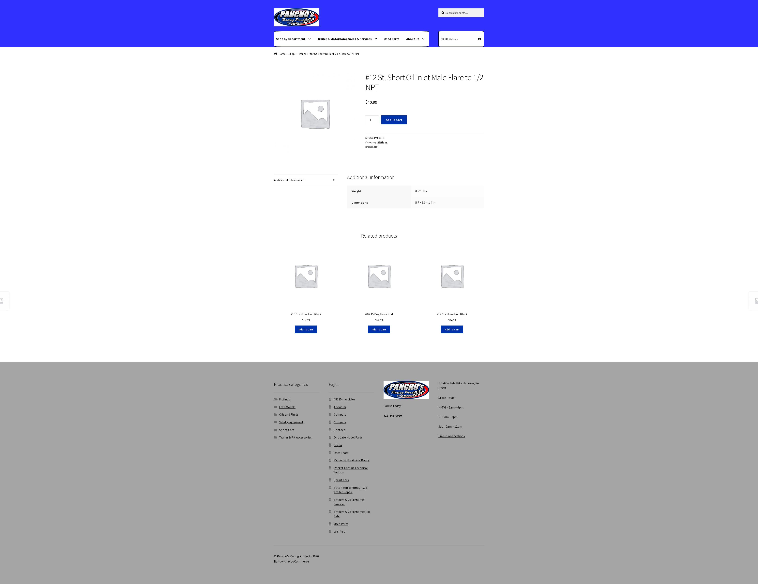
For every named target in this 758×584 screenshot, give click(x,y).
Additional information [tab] (289, 180)
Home (282, 54)
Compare (340, 414)
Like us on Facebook (451, 436)
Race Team (341, 453)
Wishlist (339, 531)
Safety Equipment (291, 422)
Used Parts (391, 39)
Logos (338, 445)
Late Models (287, 407)
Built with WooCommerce (291, 561)
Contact (339, 430)
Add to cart (394, 120)
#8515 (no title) (344, 399)
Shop (292, 54)
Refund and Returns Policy (351, 460)
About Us (412, 39)
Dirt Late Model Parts (348, 437)
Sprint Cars (286, 430)
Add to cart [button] (306, 329)
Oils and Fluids (288, 414)
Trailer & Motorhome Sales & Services (344, 39)
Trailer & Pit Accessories (295, 437)
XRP (375, 146)
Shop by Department (290, 39)
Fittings (302, 54)
